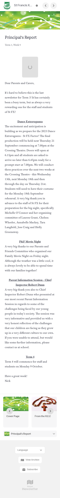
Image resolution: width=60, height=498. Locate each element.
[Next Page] (53, 5)
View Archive (32, 460)
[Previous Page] (45, 5)
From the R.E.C (43, 416)
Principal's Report (21, 434)
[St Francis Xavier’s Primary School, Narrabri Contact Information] (36, 5)
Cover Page (13, 416)
